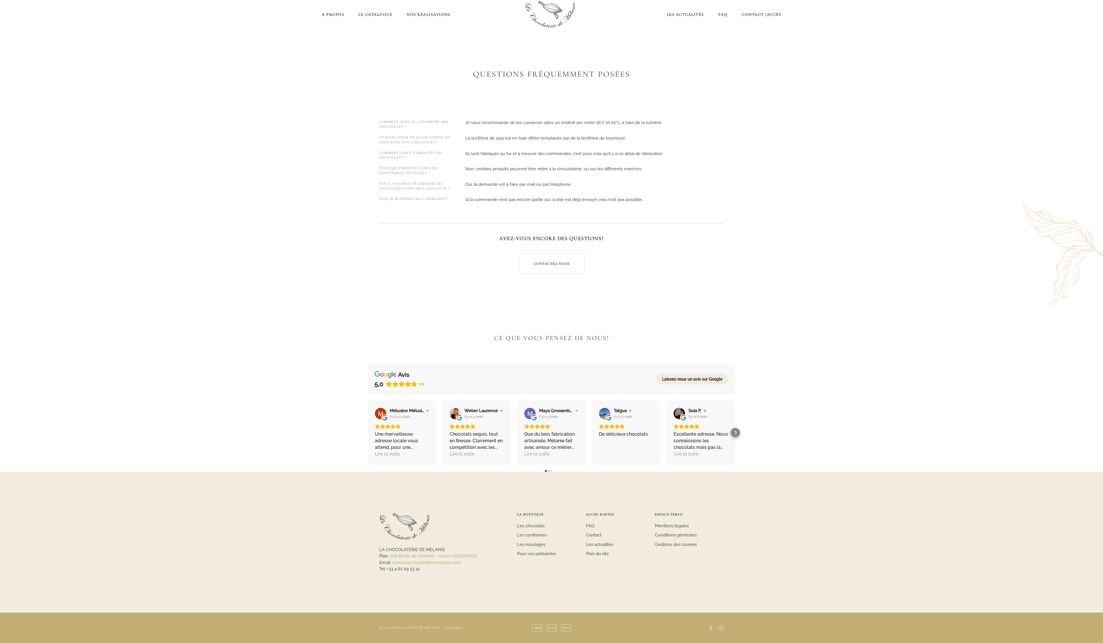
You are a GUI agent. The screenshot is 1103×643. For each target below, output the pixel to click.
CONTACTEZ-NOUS (551, 264)
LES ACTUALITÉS (685, 14)
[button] (367, 432)
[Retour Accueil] (551, 14)
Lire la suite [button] (387, 454)
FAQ (723, 14)
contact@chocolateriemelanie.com (426, 562)
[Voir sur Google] (380, 413)
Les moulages (531, 544)
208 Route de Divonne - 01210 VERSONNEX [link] (433, 556)
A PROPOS (333, 14)
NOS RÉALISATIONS (428, 14)
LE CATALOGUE (375, 14)
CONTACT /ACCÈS (761, 14)
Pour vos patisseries (536, 553)
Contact (593, 535)
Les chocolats (531, 525)
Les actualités (599, 544)
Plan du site (597, 553)
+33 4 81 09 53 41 (403, 568)
